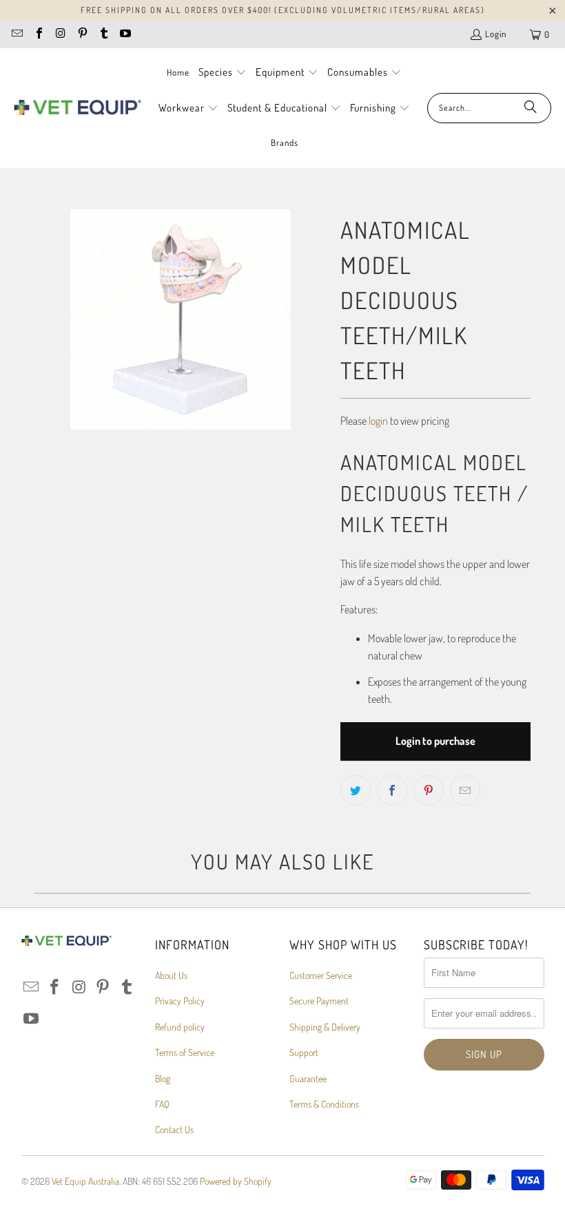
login (378, 421)
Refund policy (180, 1027)
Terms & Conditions (324, 1104)
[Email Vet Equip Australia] (16, 34)
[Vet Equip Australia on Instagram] (60, 34)
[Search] (530, 108)
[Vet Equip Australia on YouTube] (125, 34)
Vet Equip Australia (85, 1181)
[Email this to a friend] (465, 790)
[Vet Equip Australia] (77, 108)
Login (495, 33)
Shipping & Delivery (324, 1027)
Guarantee (308, 1078)
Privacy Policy (180, 1000)
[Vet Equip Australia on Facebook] (38, 34)
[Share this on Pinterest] (428, 790)
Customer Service (320, 975)
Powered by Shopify (235, 1181)
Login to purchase (435, 741)
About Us (171, 975)
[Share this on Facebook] (392, 790)
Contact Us (174, 1129)
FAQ (162, 1104)
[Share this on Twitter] (355, 790)
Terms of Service (184, 1052)
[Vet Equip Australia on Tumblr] (103, 34)
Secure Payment (319, 1000)
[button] (222, 73)
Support (303, 1052)
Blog (162, 1078)
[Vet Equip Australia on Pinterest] (81, 34)
